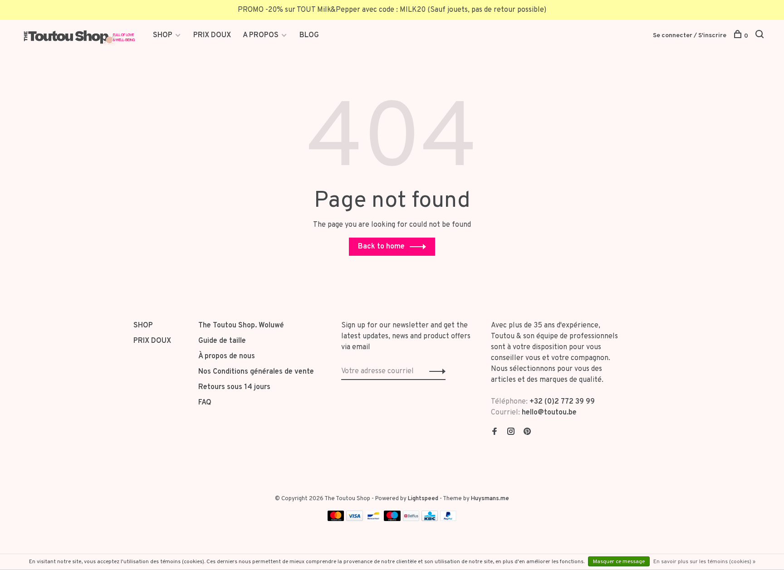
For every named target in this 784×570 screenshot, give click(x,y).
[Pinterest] (527, 432)
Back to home (381, 246)
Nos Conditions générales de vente (256, 371)
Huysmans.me (490, 498)
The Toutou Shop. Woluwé (241, 325)
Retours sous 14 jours (234, 387)
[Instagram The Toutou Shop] (510, 432)
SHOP (163, 35)
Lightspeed (423, 498)
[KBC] (429, 519)
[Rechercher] (760, 36)
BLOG (309, 35)
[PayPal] (448, 519)
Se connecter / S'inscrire (689, 35)
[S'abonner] (435, 371)
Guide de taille (222, 341)
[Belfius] (411, 519)
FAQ (204, 402)
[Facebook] (494, 432)
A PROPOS (261, 35)
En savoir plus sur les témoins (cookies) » (704, 561)
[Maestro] (392, 519)
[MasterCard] (336, 519)
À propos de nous (226, 356)
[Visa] (354, 519)
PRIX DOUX (212, 35)
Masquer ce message (619, 561)
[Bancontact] (373, 519)
